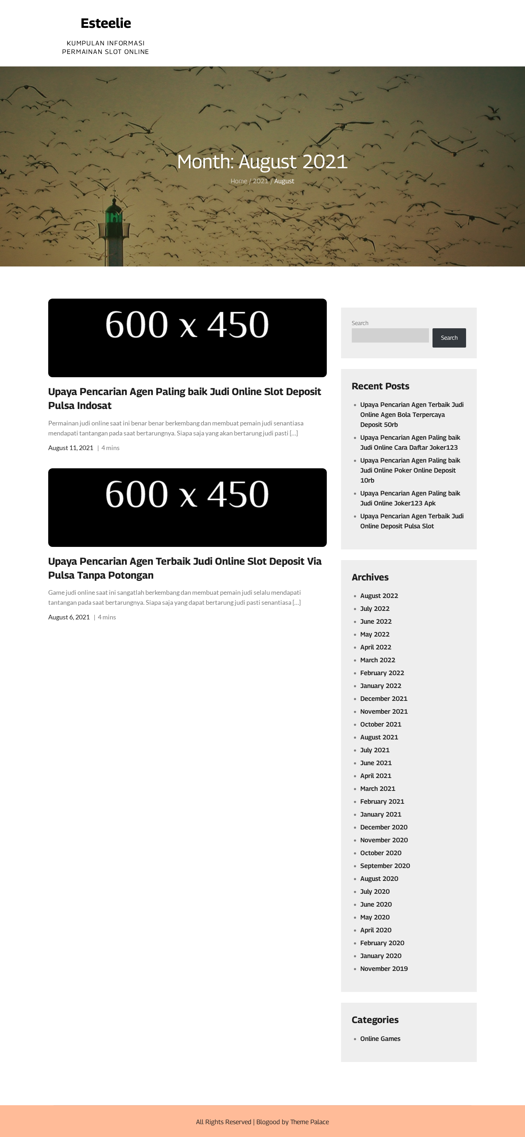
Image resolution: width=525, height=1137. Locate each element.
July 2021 (375, 750)
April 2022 (375, 647)
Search (360, 323)
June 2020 (376, 904)
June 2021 (376, 763)
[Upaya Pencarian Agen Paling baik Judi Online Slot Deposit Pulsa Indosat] (187, 338)
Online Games (380, 1038)
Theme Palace (309, 1122)
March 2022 (377, 660)
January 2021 (380, 814)
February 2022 (382, 673)
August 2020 (379, 878)
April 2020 (375, 930)
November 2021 (384, 711)
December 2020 (384, 827)
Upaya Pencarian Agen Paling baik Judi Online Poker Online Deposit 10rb (410, 470)
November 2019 (384, 968)
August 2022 (379, 595)
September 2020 (385, 865)
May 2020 (375, 917)
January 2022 (380, 685)
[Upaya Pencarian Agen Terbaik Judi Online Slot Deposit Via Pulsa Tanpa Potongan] (187, 507)
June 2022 (376, 621)
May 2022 (375, 634)
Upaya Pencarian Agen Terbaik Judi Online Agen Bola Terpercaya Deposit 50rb (412, 414)
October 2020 (380, 853)
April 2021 (375, 775)
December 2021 (384, 698)
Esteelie (106, 23)
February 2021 (382, 801)
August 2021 (379, 737)
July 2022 (375, 608)
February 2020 (382, 943)
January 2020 (380, 955)
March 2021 (377, 788)
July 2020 (375, 891)
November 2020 (384, 840)
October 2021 (380, 724)
